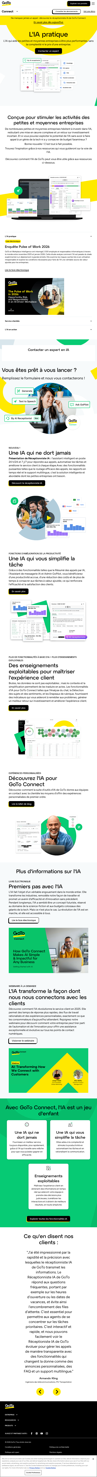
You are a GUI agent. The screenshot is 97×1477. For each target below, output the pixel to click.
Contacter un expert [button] (48, 51)
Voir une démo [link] (89, 11)
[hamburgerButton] (93, 4)
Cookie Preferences (33, 1472)
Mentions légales (55, 1452)
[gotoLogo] (6, 3)
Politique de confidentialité (59, 1447)
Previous (40, 1392)
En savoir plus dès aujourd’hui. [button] (48, 22)
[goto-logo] (48, 1406)
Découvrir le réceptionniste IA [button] (27, 483)
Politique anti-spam (12, 1452)
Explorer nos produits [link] (78, 3)
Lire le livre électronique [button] (17, 270)
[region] (48, 1466)
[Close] (93, 1459)
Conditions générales (13, 1447)
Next (57, 1392)
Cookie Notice (51, 1468)
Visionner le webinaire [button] (23, 1040)
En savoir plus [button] (18, 591)
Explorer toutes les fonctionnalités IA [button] (48, 1218)
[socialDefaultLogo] (31, 1433)
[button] (48, 235)
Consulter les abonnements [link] (67, 11)
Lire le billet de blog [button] (21, 804)
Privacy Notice (34, 1468)
